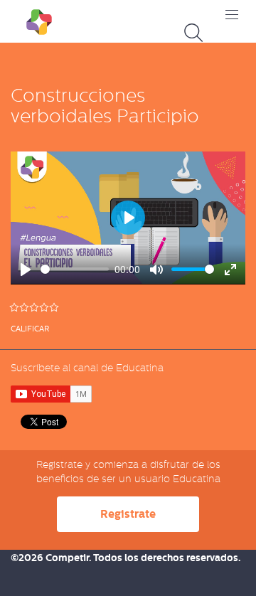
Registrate (128, 514)
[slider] (75, 269)
